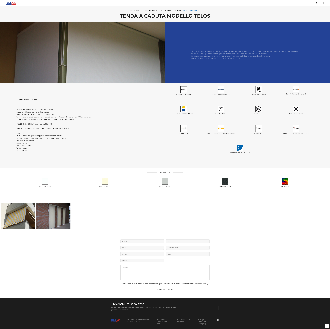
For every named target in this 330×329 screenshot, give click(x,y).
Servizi (167, 3)
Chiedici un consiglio (165, 289)
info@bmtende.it (182, 322)
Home (143, 3)
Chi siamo (176, 3)
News (160, 3)
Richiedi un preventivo (207, 308)
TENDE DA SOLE (138, 10)
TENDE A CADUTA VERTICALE (151, 10)
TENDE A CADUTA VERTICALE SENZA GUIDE (170, 10)
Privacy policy (202, 322)
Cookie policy (202, 324)
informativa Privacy (201, 284)
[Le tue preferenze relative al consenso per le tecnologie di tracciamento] (327, 326)
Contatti (186, 3)
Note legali (201, 320)
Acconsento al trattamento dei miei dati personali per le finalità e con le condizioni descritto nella (165, 284)
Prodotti (151, 3)
